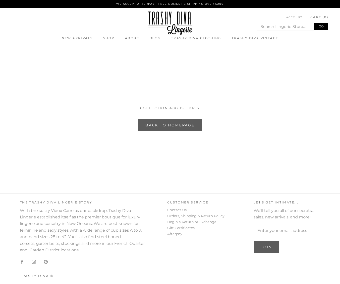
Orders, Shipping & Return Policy (196, 216)
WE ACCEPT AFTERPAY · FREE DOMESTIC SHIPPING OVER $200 (170, 3)
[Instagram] (34, 261)
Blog (155, 38)
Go (321, 26)
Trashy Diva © (37, 276)
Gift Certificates (181, 228)
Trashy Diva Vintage (255, 38)
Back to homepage (170, 125)
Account (294, 17)
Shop (108, 38)
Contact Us (177, 210)
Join (266, 247)
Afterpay (174, 234)
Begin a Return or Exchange (191, 222)
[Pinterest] (46, 261)
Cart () (319, 17)
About (132, 38)
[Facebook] (22, 261)
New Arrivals (77, 38)
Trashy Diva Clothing (196, 38)
